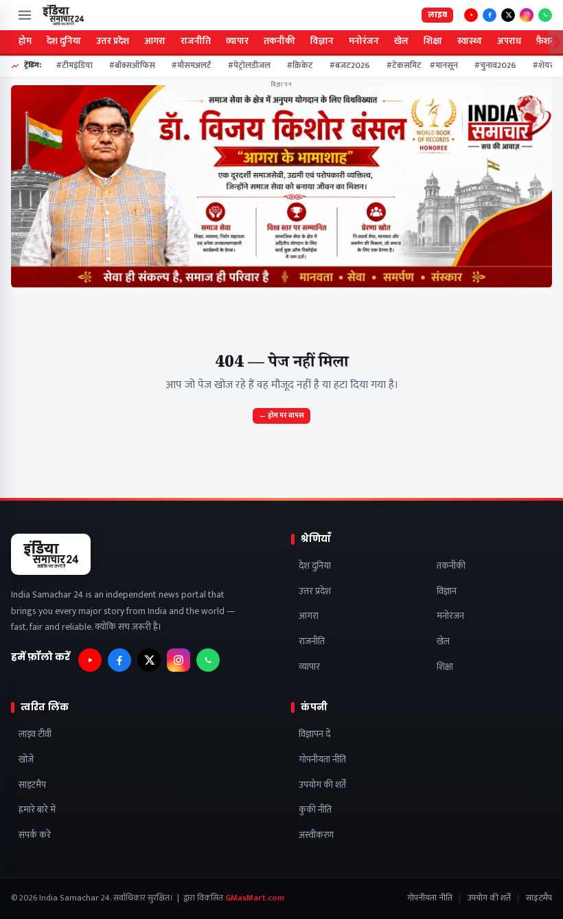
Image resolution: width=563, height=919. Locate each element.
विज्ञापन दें (314, 734)
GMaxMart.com (254, 898)
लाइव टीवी (35, 734)
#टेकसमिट (399, 66)
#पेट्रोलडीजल (244, 66)
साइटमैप (32, 785)
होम (25, 41)
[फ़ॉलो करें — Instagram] (526, 15)
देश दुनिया (64, 41)
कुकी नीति (315, 810)
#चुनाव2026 (491, 66)
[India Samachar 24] (63, 15)
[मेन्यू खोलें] (24, 15)
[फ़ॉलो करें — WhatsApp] (545, 15)
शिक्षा (433, 41)
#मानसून (439, 66)
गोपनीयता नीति (322, 760)
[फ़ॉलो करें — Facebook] (489, 15)
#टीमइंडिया (69, 66)
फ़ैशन (545, 41)
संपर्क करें (35, 835)
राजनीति (196, 41)
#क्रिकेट (295, 66)
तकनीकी (279, 41)
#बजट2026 (345, 66)
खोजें (26, 760)
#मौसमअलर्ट (187, 66)
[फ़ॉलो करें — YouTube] (471, 15)
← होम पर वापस (281, 415)
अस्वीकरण (316, 835)
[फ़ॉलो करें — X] (508, 15)
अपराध (509, 41)
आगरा (154, 41)
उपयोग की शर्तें (322, 785)
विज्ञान (322, 41)
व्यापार (237, 41)
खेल (401, 41)
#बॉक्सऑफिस (127, 66)
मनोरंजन (364, 41)
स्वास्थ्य (469, 41)
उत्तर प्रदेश (112, 41)
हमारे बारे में (37, 810)
